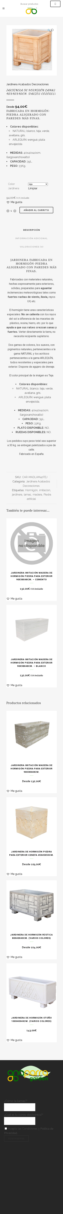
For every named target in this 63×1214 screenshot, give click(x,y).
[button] (50, 30)
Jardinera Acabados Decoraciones (27, 84)
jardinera (17, 494)
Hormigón (31, 490)
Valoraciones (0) (31, 246)
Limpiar (32, 188)
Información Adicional (31, 238)
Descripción (31, 230)
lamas (27, 494)
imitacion (44, 490)
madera (37, 494)
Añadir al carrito (36, 210)
